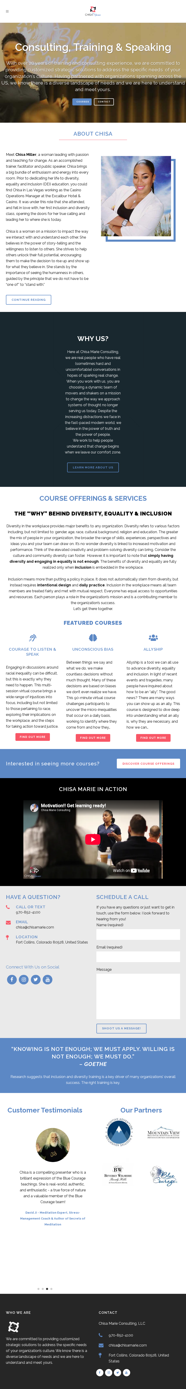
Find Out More (33, 737)
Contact (104, 102)
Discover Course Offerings (148, 763)
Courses (82, 102)
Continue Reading (29, 299)
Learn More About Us (93, 467)
